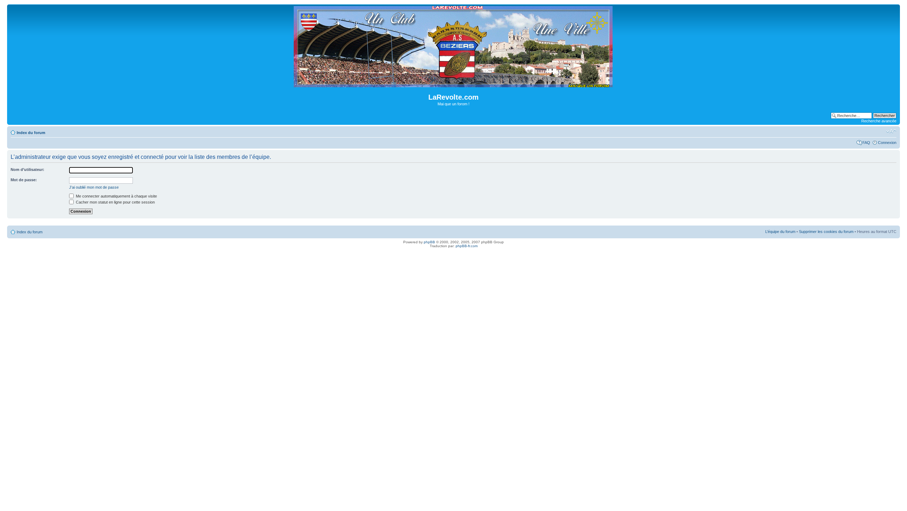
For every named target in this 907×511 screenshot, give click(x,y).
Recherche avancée (878, 121)
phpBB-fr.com (467, 246)
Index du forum (31, 132)
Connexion (887, 142)
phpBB (429, 242)
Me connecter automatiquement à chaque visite (116, 196)
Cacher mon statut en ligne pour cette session (115, 202)
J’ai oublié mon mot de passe (94, 187)
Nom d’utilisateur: (27, 169)
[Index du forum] (453, 84)
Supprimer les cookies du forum (826, 231)
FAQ (866, 142)
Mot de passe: (24, 180)
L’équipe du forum (780, 231)
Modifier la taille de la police (891, 131)
